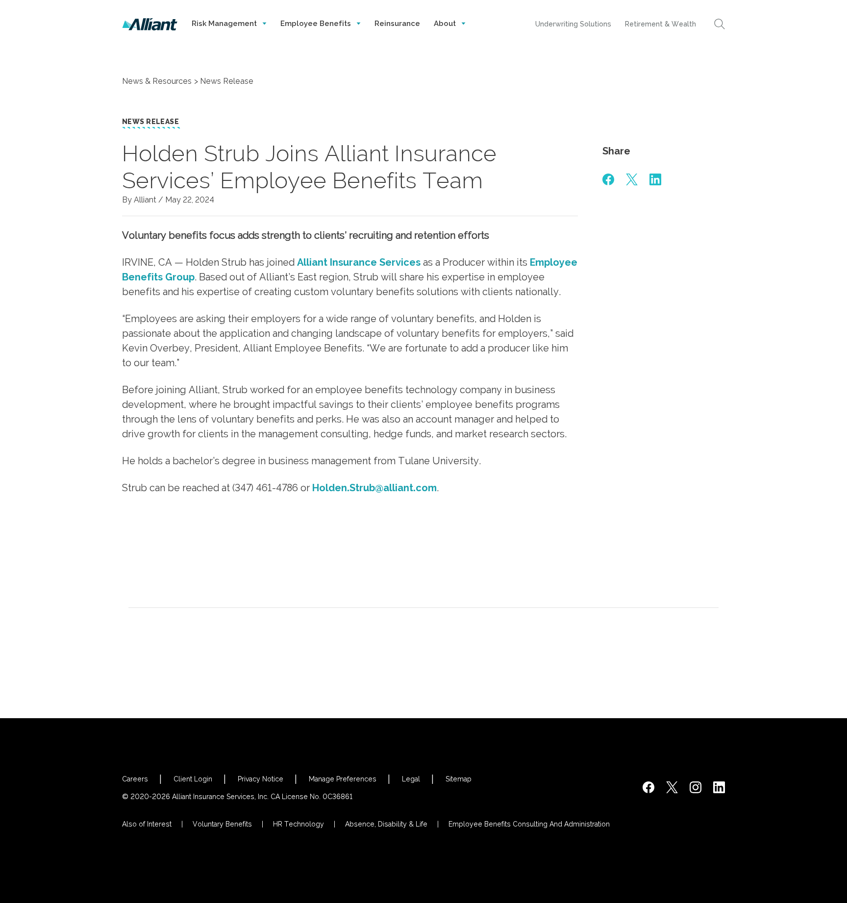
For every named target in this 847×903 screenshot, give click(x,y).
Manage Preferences (342, 779)
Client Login (193, 779)
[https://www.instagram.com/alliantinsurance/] (695, 787)
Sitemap (459, 779)
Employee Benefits (316, 23)
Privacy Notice (260, 779)
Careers (135, 779)
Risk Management (225, 23)
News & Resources (157, 81)
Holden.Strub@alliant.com (374, 488)
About (446, 23)
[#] (608, 179)
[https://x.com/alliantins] (672, 787)
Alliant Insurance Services (359, 262)
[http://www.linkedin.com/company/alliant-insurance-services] (719, 787)
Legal (411, 779)
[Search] (719, 24)
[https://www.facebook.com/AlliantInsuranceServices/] (648, 787)
